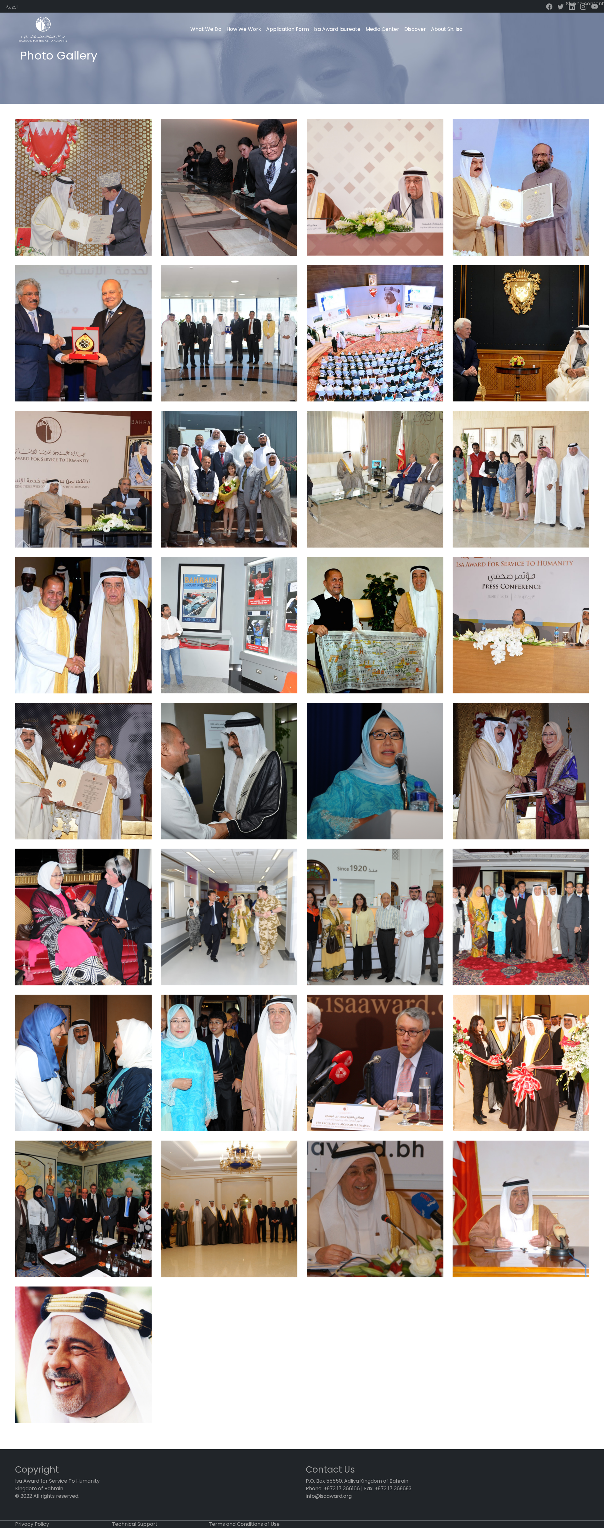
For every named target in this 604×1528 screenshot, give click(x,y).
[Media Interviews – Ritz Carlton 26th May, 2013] (83, 917)
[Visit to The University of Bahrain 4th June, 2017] (83, 333)
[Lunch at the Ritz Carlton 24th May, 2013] (521, 917)
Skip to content (585, 3)
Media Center (382, 29)
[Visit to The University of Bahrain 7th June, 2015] (375, 479)
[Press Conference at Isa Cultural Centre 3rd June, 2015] (521, 625)
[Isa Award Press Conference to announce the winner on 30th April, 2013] (375, 1063)
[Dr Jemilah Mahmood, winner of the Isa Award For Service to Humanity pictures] (229, 1063)
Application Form (287, 29)
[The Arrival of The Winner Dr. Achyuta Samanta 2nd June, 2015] (229, 771)
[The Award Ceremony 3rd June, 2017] (375, 333)
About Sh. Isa (446, 29)
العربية (12, 6)
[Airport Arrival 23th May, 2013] (83, 1063)
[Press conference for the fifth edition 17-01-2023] (375, 187)
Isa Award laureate (337, 29)
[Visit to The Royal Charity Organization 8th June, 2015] (229, 479)
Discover (415, 29)
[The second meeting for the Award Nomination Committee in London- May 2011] (83, 1209)
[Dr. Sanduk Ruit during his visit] (229, 187)
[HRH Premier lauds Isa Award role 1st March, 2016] (521, 333)
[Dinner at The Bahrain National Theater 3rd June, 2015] (83, 625)
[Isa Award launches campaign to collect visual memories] (83, 479)
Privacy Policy (32, 1524)
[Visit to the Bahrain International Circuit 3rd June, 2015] (229, 625)
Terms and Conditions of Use (244, 1524)
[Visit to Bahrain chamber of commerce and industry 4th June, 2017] (229, 333)
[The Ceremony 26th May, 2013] (521, 771)
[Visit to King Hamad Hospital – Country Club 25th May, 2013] (229, 917)
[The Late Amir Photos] (83, 1355)
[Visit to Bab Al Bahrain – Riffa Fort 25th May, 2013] (375, 917)
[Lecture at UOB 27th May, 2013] (375, 771)
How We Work (243, 29)
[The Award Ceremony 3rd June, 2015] (83, 771)
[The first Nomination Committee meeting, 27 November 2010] (229, 1209)
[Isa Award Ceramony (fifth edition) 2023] (83, 187)
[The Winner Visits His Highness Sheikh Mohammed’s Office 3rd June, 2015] (375, 625)
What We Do (205, 29)
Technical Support (135, 1524)
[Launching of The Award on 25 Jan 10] (521, 1209)
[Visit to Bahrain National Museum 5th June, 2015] (521, 479)
